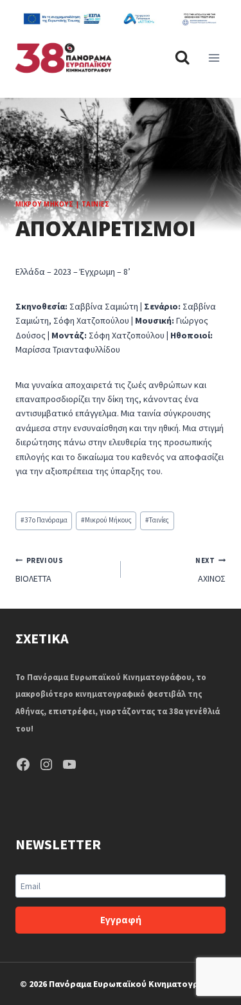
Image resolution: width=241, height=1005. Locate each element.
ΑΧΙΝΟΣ (210, 570)
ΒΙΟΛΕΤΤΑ (39, 570)
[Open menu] (214, 58)
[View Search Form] (182, 58)
